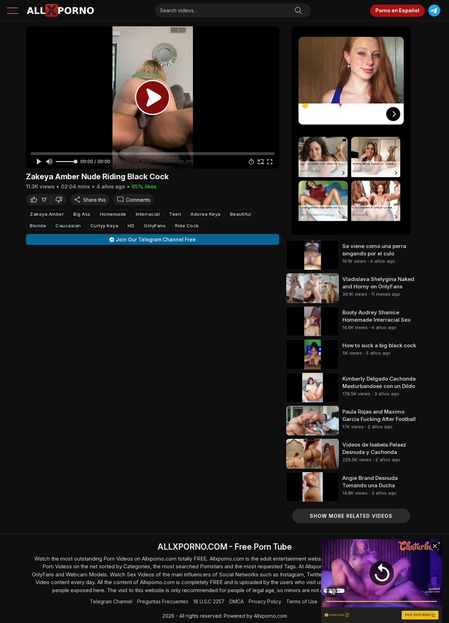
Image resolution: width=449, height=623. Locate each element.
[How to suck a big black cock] (312, 354)
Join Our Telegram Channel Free (156, 239)
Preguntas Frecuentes (162, 601)
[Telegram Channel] (434, 11)
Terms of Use (301, 601)
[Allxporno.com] (60, 10)
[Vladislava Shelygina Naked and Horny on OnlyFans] (312, 288)
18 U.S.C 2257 (208, 601)
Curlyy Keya (105, 225)
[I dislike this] (61, 199)
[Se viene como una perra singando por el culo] (312, 255)
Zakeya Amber (47, 214)
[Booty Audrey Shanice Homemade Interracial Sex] (312, 321)
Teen (175, 214)
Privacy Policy (265, 601)
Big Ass (82, 214)
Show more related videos (351, 516)
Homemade (113, 214)
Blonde (38, 225)
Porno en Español (397, 10)
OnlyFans (155, 225)
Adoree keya (205, 214)
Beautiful (240, 214)
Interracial (148, 214)
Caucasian (68, 225)
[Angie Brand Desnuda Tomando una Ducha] (312, 487)
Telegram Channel (111, 601)
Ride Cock (187, 225)
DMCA (236, 601)
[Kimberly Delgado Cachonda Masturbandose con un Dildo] (312, 387)
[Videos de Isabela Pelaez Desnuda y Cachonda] (312, 453)
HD (131, 225)
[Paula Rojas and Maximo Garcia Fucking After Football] (312, 420)
